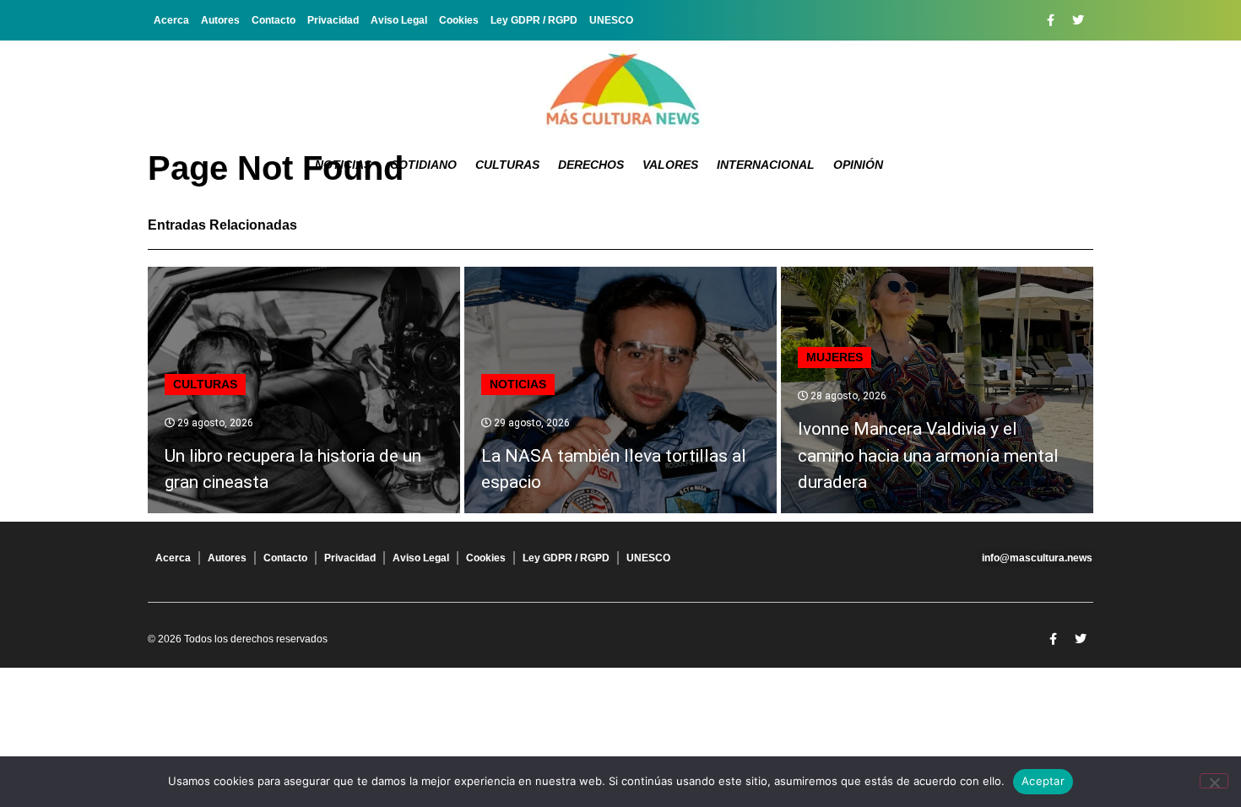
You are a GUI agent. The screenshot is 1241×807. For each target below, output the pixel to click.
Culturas (507, 164)
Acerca (171, 20)
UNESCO (611, 20)
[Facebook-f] (1050, 20)
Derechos (591, 164)
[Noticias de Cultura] (620, 88)
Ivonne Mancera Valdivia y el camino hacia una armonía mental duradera (928, 455)
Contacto (273, 20)
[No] (1214, 780)
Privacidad (333, 20)
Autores (220, 20)
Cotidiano (423, 164)
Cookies (459, 20)
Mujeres (834, 357)
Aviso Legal (399, 20)
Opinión (858, 164)
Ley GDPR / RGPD (533, 20)
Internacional (766, 164)
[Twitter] (1078, 20)
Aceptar (1043, 781)
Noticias (343, 164)
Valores (670, 164)
